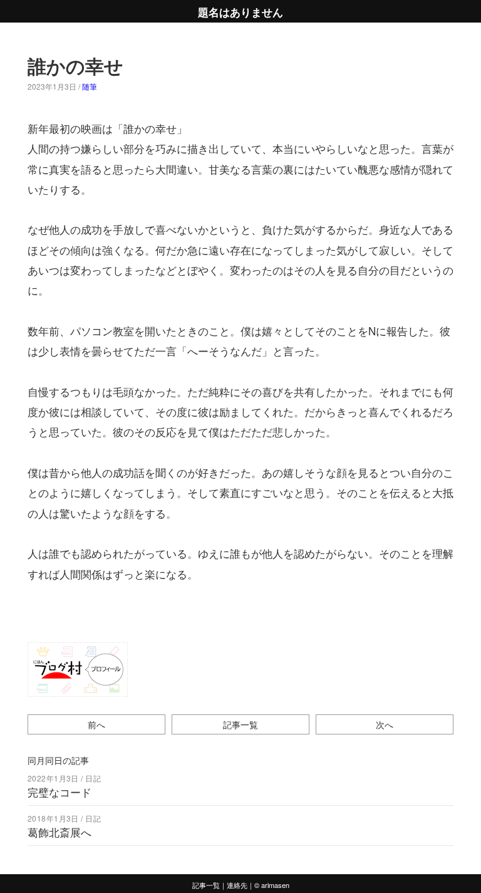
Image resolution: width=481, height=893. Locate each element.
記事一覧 (240, 724)
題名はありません (240, 11)
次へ (384, 724)
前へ (96, 724)
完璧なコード (59, 792)
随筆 (89, 86)
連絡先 (237, 885)
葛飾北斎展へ (59, 832)
